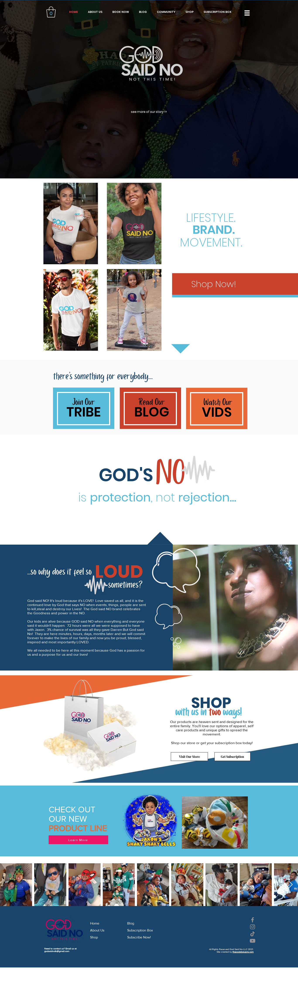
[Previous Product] (83, 473)
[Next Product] (215, 473)
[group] (149, 483)
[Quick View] (180, 473)
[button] (214, 404)
